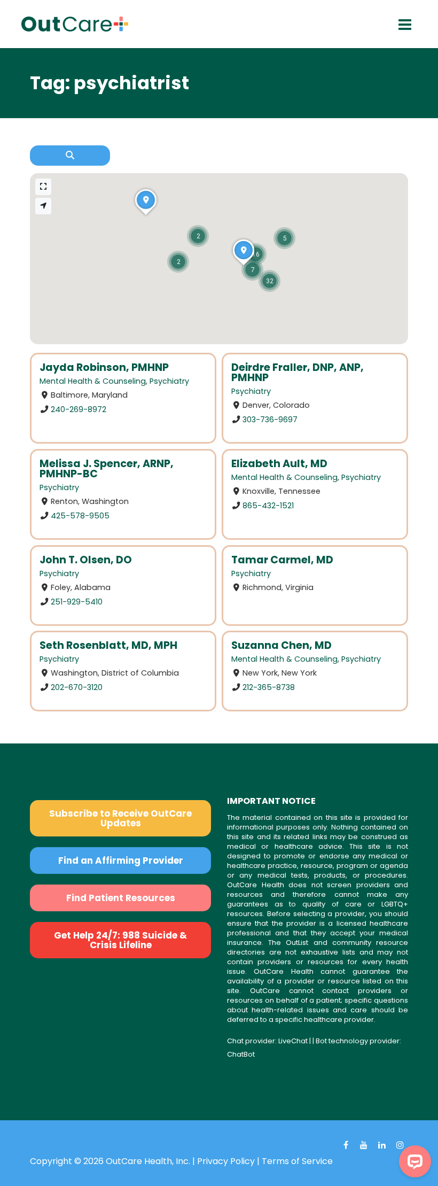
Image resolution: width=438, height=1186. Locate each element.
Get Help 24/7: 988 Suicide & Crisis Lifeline (120, 940)
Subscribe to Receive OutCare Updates (120, 818)
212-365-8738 (269, 687)
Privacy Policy (226, 1161)
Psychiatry (169, 381)
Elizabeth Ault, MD (279, 463)
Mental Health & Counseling (93, 381)
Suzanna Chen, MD (281, 645)
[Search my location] (43, 206)
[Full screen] (43, 187)
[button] (284, 238)
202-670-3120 (77, 687)
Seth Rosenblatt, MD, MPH (108, 645)
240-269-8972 (78, 409)
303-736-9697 (270, 419)
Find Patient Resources (120, 898)
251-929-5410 (77, 601)
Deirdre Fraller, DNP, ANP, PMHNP (297, 372)
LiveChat (293, 1041)
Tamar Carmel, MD (282, 560)
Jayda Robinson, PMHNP (104, 367)
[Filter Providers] (70, 155)
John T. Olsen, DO (86, 560)
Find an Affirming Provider (120, 860)
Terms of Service (297, 1161)
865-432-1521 (268, 505)
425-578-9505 (80, 515)
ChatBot (241, 1054)
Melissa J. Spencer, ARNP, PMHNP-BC (107, 468)
